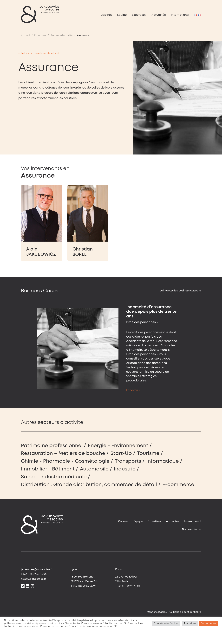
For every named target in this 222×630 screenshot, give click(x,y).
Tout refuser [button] (190, 623)
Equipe (122, 15)
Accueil (25, 35)
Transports (128, 461)
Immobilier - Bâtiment (48, 469)
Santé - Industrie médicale (54, 477)
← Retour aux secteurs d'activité (38, 53)
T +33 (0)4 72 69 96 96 (33, 574)
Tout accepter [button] (208, 623)
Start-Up (121, 453)
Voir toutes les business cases (179, 290)
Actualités (158, 15)
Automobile (94, 469)
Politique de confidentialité (185, 612)
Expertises (139, 15)
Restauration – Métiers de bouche (63, 453)
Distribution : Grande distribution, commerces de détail (89, 484)
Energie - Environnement (118, 446)
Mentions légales (157, 612)
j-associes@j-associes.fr (36, 569)
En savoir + (133, 390)
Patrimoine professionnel (52, 446)
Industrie (125, 469)
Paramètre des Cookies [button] (166, 623)
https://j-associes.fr (33, 579)
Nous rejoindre (191, 529)
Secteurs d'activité (61, 35)
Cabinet (106, 15)
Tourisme (148, 453)
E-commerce (178, 484)
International (180, 15)
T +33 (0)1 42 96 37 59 (127, 586)
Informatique (162, 461)
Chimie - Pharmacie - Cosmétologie (65, 461)
